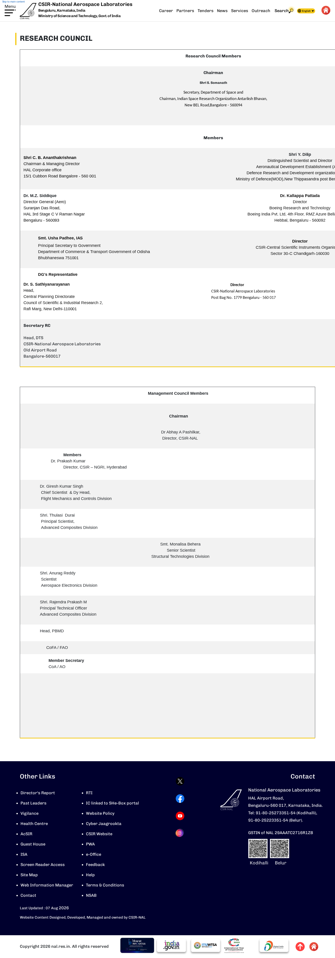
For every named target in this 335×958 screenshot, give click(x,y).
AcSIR (26, 833)
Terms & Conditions (105, 885)
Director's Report (38, 792)
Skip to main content (13, 1)
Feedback (95, 864)
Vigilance (30, 813)
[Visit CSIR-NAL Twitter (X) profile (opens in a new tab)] (180, 781)
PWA (90, 844)
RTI (89, 792)
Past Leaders (33, 803)
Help (90, 874)
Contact (28, 895)
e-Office (93, 854)
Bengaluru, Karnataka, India (61, 11)
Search (282, 10)
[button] (10, 9)
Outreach (261, 10)
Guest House (33, 844)
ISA (24, 854)
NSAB (91, 895)
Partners (185, 10)
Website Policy (100, 813)
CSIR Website (99, 833)
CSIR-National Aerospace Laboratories (85, 4)
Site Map (29, 874)
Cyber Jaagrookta (103, 823)
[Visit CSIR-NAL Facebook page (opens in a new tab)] (180, 798)
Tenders (206, 10)
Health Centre (34, 823)
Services (239, 10)
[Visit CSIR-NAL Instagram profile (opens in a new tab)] (180, 833)
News (222, 10)
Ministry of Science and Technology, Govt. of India (79, 16)
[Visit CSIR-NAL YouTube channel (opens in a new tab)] (180, 816)
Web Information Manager (47, 885)
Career (166, 10)
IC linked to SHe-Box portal (112, 803)
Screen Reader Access (43, 864)
